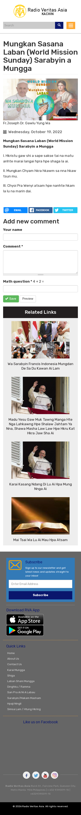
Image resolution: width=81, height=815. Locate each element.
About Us (13, 658)
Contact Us (14, 664)
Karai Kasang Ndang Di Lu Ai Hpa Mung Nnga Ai (40, 486)
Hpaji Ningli (14, 703)
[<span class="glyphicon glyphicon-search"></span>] (59, 25)
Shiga (11, 675)
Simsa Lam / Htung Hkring (24, 709)
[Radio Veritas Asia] (40, 10)
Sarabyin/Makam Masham (24, 698)
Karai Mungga (16, 670)
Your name (12, 230)
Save (12, 299)
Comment (13, 246)
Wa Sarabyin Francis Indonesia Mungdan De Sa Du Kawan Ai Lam (40, 366)
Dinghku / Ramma (18, 686)
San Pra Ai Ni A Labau (21, 692)
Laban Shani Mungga (20, 681)
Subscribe (40, 595)
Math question (17, 281)
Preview (27, 299)
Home (11, 653)
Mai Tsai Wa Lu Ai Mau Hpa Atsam (40, 540)
